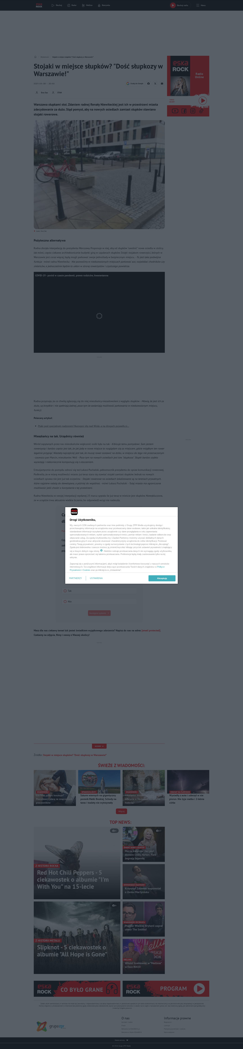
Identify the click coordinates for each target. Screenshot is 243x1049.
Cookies (86, 570)
